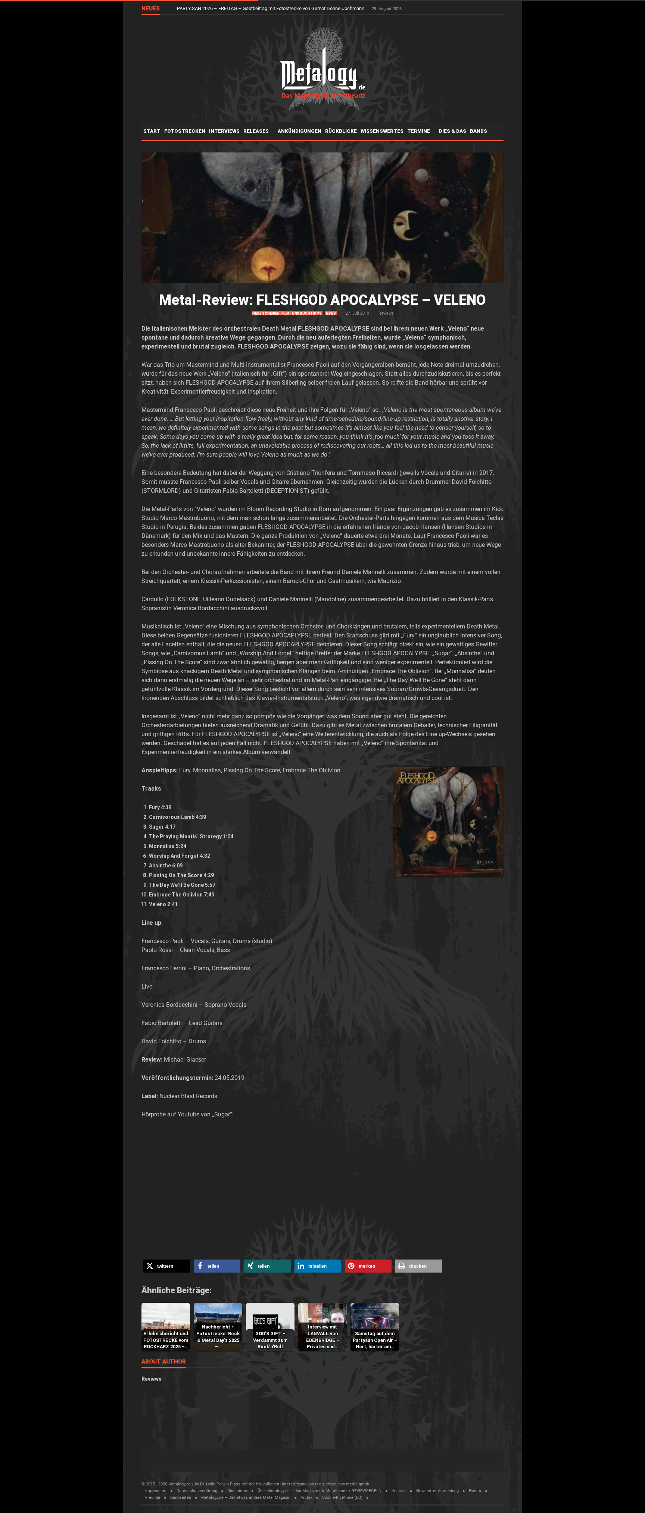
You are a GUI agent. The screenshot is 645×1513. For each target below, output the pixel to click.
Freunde (152, 1497)
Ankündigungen (299, 131)
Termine (419, 131)
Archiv (306, 1497)
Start (152, 131)
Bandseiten (180, 1497)
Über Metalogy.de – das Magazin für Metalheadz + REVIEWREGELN (319, 1490)
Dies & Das (452, 131)
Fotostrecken (184, 131)
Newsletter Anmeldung (437, 1490)
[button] (166, 1266)
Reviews (386, 313)
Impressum (155, 1490)
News (331, 313)
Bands (479, 131)
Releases (256, 131)
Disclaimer (237, 1490)
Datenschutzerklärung (197, 1490)
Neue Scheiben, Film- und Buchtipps (287, 313)
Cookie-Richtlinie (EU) (342, 1497)
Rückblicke (341, 131)
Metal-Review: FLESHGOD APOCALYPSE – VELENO (322, 300)
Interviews (224, 131)
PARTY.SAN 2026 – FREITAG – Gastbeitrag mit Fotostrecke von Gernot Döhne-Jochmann (271, 8)
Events (475, 1490)
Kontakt (399, 1490)
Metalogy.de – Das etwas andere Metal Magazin (245, 1497)
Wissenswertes (382, 131)
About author (163, 1362)
